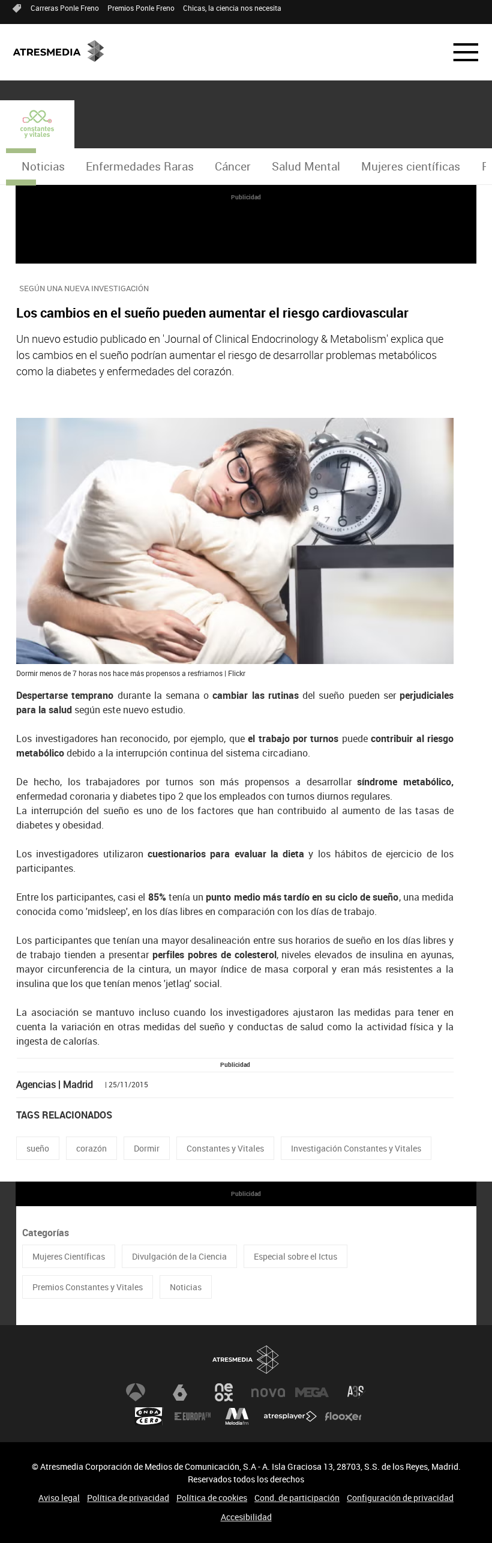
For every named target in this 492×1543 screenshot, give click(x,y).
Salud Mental (306, 166)
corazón (91, 1148)
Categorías (45, 1232)
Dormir (147, 1148)
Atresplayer (290, 1416)
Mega (312, 1392)
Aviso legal (59, 1497)
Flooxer (343, 1416)
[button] (458, 52)
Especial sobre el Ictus (295, 1256)
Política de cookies (211, 1497)
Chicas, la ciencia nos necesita (232, 8)
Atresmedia (246, 1359)
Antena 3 (136, 1392)
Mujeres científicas (410, 166)
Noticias (43, 166)
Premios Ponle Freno (141, 8)
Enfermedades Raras (140, 166)
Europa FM (193, 1416)
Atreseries (356, 1392)
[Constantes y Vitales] (37, 124)
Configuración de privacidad (400, 1497)
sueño (37, 1148)
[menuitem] (43, 166)
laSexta (180, 1392)
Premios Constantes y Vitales (87, 1287)
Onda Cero (149, 1416)
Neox (224, 1392)
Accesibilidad (246, 1517)
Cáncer (233, 166)
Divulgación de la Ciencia (179, 1256)
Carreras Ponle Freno (65, 8)
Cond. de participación (297, 1497)
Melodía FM (237, 1416)
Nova (268, 1392)
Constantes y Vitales (225, 1148)
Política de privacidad (128, 1497)
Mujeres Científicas (68, 1256)
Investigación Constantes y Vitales (356, 1148)
